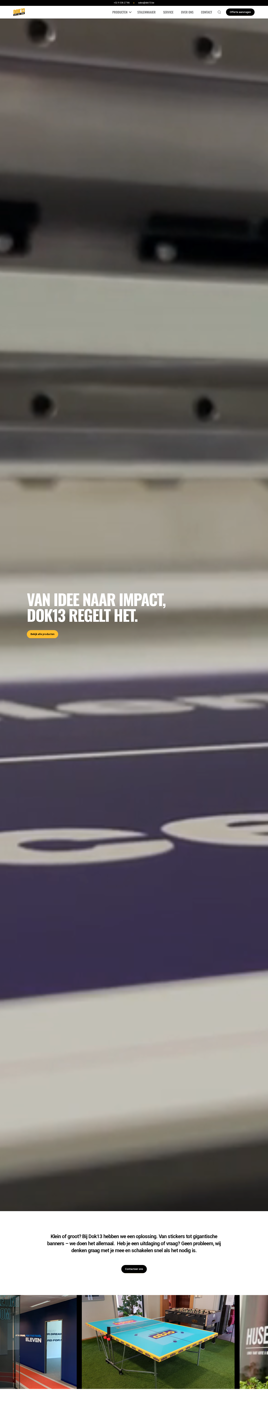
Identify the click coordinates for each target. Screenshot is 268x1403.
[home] (19, 12)
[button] (121, 12)
